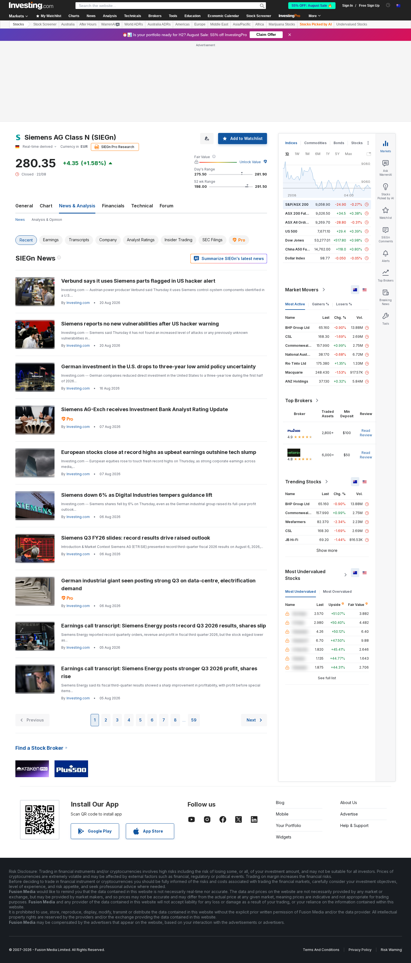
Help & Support (354, 825)
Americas (182, 24)
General (24, 205)
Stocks (18, 24)
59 (194, 720)
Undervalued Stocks (351, 24)
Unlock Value (250, 162)
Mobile (282, 814)
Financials (113, 205)
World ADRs (133, 24)
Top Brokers (298, 400)
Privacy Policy (360, 950)
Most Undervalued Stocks (305, 575)
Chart (46, 205)
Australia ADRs (159, 24)
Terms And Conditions (321, 950)
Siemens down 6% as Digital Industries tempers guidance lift (136, 495)
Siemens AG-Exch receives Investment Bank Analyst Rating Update (144, 409)
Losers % (344, 304)
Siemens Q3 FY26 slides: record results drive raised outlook (135, 538)
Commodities (315, 143)
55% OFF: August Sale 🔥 (312, 6)
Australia (68, 24)
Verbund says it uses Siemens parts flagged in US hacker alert (138, 281)
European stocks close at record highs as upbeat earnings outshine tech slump (158, 452)
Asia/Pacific (242, 24)
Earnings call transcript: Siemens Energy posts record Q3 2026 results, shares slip (163, 626)
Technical (142, 205)
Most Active (295, 304)
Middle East (219, 24)
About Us (348, 802)
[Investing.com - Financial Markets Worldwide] (31, 6)
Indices (291, 143)
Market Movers (301, 289)
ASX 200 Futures (299, 213)
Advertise (349, 814)
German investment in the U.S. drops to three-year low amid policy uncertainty (158, 366)
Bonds (339, 143)
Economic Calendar (223, 16)
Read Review (366, 432)
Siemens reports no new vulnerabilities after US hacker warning (140, 324)
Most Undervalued (300, 591)
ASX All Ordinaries (300, 222)
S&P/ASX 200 (296, 204)
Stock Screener (258, 16)
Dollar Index (295, 258)
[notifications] (388, 5)
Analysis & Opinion (47, 219)
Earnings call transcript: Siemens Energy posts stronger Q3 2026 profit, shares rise (159, 672)
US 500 (291, 231)
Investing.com (78, 303)
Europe (200, 24)
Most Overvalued (337, 591)
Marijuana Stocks (282, 24)
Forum (166, 205)
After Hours (87, 24)
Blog (280, 802)
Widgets (283, 837)
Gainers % (320, 304)
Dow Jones (294, 240)
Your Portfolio (288, 825)
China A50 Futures (300, 249)
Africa (259, 24)
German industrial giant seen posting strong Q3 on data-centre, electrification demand (158, 584)
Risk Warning (391, 950)
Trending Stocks (303, 481)
